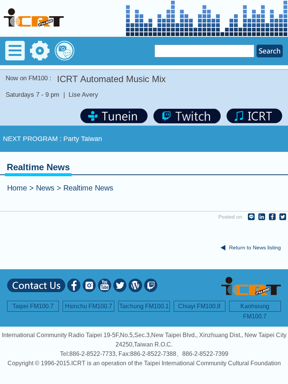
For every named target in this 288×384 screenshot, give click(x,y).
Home (17, 188)
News (45, 188)
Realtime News (88, 188)
